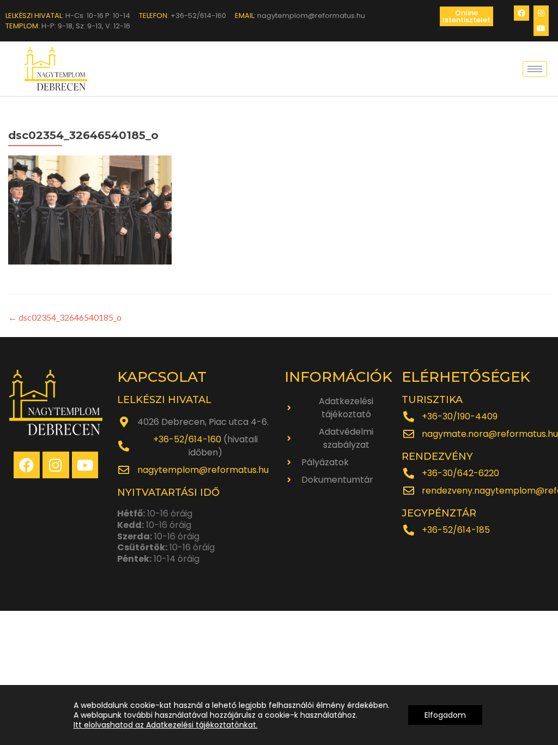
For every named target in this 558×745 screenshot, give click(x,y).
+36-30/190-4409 (460, 416)
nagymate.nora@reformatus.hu (490, 434)
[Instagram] (541, 13)
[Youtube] (541, 28)
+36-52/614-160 (187, 439)
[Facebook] (521, 13)
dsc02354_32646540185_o (65, 317)
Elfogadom (445, 715)
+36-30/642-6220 (460, 473)
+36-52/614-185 (456, 530)
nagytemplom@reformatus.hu (203, 470)
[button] (466, 16)
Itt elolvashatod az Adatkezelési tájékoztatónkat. (166, 724)
